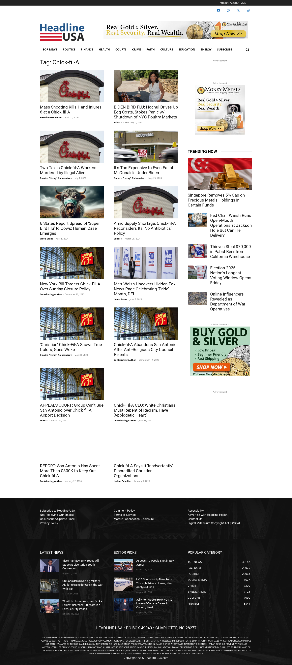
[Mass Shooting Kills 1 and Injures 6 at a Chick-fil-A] (72, 86)
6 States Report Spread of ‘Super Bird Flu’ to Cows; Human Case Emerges (70, 228)
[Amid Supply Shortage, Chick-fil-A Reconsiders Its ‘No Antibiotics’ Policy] (146, 202)
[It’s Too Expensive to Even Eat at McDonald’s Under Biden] (146, 147)
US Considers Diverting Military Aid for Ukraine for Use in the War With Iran (82, 584)
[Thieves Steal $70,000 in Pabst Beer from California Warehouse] (197, 251)
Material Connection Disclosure (134, 519)
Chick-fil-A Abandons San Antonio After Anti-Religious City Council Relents (145, 349)
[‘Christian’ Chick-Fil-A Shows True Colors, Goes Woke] (72, 323)
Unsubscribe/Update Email (57, 519)
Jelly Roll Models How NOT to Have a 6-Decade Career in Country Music (154, 603)
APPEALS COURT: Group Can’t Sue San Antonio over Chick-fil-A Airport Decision (71, 410)
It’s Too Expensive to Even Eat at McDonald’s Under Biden (143, 170)
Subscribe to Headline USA (57, 510)
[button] (247, 49)
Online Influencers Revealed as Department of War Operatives (227, 301)
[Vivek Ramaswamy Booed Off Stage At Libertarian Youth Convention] (49, 565)
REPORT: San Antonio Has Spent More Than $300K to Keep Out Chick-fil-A (70, 470)
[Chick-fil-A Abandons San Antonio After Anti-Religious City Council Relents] (146, 323)
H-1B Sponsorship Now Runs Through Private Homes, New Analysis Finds (154, 583)
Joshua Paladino (122, 481)
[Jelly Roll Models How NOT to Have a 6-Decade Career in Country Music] (123, 604)
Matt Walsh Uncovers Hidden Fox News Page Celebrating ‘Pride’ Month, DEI (144, 289)
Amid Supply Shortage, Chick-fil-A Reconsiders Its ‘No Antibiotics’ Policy (145, 228)
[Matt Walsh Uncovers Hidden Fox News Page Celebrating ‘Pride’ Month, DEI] (146, 263)
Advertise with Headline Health (207, 514)
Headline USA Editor (51, 117)
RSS (116, 523)
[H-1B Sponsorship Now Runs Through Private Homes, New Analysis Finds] (123, 584)
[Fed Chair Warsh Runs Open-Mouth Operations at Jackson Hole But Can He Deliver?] (197, 220)
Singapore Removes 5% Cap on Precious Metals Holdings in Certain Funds (216, 200)
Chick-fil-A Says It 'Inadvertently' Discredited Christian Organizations (143, 470)
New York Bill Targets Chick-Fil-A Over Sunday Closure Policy (70, 286)
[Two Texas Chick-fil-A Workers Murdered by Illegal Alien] (72, 147)
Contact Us (195, 519)
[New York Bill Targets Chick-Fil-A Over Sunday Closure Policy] (72, 263)
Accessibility (196, 510)
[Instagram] (248, 11)
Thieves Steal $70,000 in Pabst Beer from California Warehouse (230, 251)
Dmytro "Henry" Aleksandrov (56, 177)
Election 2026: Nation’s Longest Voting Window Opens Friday (230, 275)
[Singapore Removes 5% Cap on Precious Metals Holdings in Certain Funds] (220, 174)
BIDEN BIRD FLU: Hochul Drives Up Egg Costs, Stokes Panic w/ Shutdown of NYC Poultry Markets (146, 112)
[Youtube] (218, 11)
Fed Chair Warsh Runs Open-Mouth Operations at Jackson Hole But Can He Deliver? (231, 225)
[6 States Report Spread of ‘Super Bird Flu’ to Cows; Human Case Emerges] (72, 202)
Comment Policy (124, 510)
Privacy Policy (49, 523)
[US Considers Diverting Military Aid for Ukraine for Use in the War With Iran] (49, 586)
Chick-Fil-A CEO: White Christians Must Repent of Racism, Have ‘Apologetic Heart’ (144, 410)
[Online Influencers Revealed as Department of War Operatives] (197, 298)
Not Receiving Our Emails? (57, 514)
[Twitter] (238, 11)
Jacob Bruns (46, 238)
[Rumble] (228, 11)
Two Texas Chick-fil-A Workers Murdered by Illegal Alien (68, 170)
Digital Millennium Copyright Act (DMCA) (214, 523)
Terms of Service (125, 514)
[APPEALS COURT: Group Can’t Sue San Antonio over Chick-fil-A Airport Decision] (72, 384)
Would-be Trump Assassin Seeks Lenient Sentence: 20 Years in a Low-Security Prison (82, 605)
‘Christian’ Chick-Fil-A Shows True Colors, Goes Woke (71, 347)
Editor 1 (118, 122)
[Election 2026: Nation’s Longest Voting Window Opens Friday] (197, 272)
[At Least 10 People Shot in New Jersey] (123, 565)
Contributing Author (51, 294)
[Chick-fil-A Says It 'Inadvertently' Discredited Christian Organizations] (146, 445)
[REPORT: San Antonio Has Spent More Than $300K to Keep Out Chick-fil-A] (72, 445)
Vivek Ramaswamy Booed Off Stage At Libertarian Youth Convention (80, 564)
